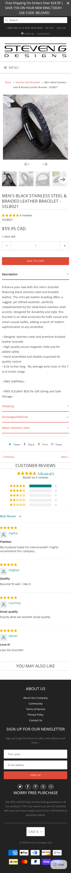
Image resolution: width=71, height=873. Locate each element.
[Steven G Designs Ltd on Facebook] (27, 786)
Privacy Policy (36, 714)
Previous (9, 457)
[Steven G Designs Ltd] (35, 51)
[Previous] (26, 164)
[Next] (44, 164)
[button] (11, 215)
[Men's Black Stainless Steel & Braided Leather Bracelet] (35, 127)
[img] (8, 528)
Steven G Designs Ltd (39, 842)
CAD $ (33, 831)
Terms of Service (35, 709)
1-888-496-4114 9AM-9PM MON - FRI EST (30, 27)
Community (36, 703)
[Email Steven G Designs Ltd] (50, 786)
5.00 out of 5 (46, 473)
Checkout (43, 33)
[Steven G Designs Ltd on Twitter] (20, 786)
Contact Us (35, 720)
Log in (61, 27)
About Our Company (35, 698)
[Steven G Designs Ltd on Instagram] (43, 786)
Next (64, 457)
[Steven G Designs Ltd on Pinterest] (35, 786)
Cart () (29, 33)
